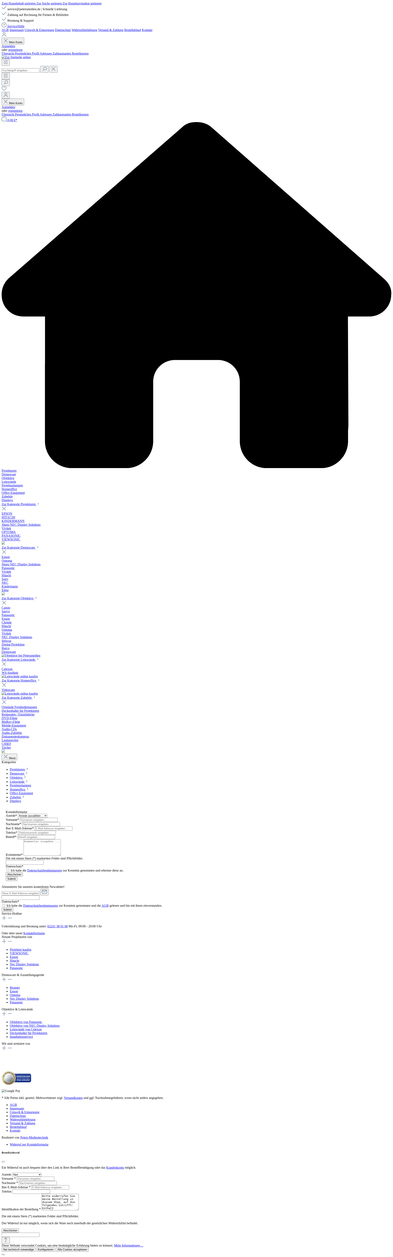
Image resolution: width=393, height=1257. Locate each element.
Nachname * (10, 1183)
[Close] (3, 1254)
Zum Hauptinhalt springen (19, 3)
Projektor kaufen (20, 949)
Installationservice (21, 1036)
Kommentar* (15, 854)
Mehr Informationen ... (128, 1245)
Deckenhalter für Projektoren (28, 1033)
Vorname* (13, 819)
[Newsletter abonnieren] (44, 892)
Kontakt (147, 30)
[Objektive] (21, 655)
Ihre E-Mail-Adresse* (20, 828)
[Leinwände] (20, 676)
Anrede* (12, 815)
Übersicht (8, 53)
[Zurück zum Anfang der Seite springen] (6, 1240)
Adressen (46, 53)
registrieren (15, 50)
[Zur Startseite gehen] (16, 57)
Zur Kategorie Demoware (19, 547)
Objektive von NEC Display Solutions (35, 1025)
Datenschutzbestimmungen (44, 870)
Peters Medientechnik (34, 1137)
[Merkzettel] (4, 90)
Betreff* (11, 837)
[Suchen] (44, 69)
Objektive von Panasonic (26, 1022)
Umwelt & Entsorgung (39, 30)
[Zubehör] (3, 751)
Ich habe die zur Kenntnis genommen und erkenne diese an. (67, 870)
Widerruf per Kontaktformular (29, 1144)
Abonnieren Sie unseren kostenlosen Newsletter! (33, 887)
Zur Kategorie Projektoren (19, 504)
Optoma (15, 995)
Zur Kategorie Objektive (18, 598)
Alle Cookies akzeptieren (72, 1249)
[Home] (196, 295)
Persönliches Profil (27, 53)
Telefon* (12, 832)
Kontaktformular (34, 933)
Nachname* (14, 824)
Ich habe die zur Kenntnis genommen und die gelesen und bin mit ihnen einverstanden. (84, 905)
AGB (5, 30)
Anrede (7, 1174)
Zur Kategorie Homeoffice (19, 680)
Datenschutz (63, 30)
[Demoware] (3, 594)
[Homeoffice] (20, 693)
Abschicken (14, 874)
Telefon (7, 1191)
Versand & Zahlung (110, 30)
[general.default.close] (3, 1161)
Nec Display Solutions (24, 964)
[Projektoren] (3, 543)
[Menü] (6, 62)
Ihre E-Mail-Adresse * (16, 1187)
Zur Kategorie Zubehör (17, 697)
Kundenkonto (115, 1167)
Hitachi (14, 960)
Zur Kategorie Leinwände (19, 659)
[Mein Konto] (4, 35)
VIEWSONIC (19, 953)
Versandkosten (73, 1098)
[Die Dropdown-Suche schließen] (53, 69)
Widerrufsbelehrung (84, 30)
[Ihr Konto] (6, 95)
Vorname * (9, 1178)
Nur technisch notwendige (18, 1249)
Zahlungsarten (62, 53)
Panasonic (16, 968)
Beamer (15, 987)
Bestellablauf (132, 30)
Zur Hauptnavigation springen (82, 3)
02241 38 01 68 (57, 926)
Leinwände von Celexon (26, 1029)
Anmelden (8, 46)
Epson (14, 957)
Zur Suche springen (49, 3)
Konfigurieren (45, 1249)
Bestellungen (80, 53)
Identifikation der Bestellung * (22, 1209)
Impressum (17, 30)
